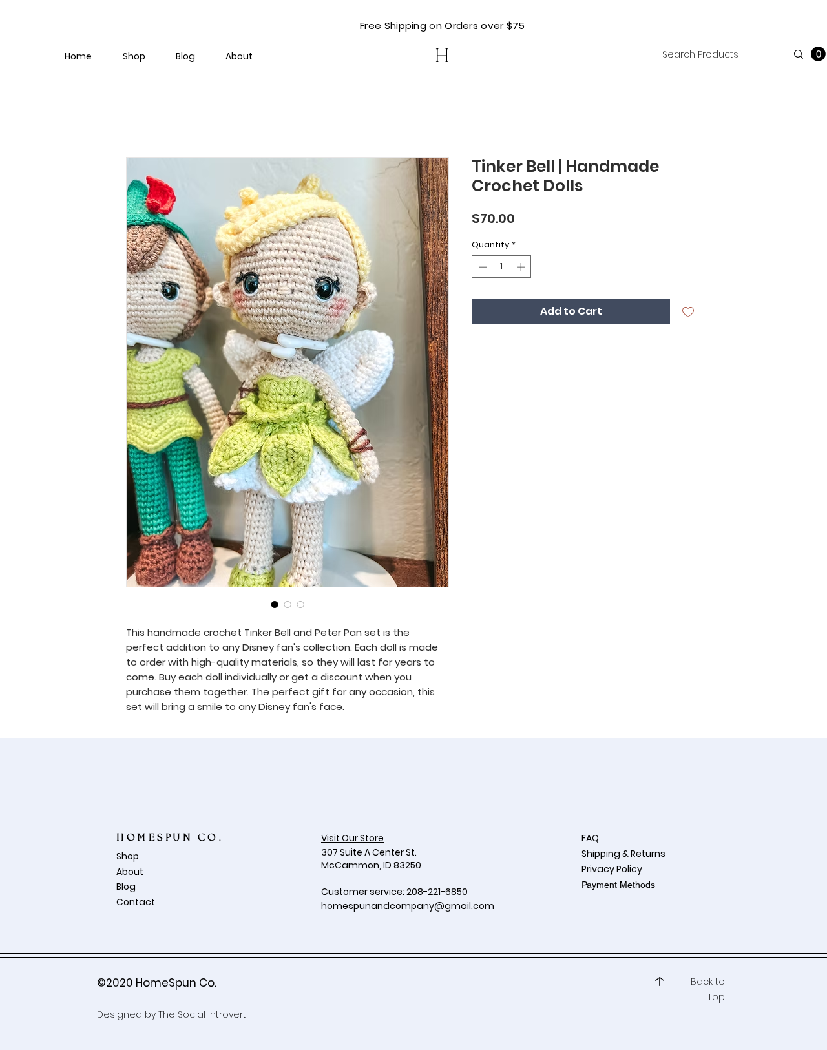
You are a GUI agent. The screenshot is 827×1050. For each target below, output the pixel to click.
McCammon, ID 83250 (371, 865)
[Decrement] (481, 267)
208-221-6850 (437, 891)
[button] (818, 54)
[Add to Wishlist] (688, 311)
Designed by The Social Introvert (171, 1014)
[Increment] (522, 267)
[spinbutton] (501, 267)
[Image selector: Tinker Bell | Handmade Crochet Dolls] (274, 604)
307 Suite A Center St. (370, 852)
